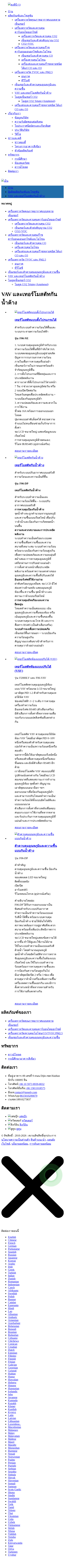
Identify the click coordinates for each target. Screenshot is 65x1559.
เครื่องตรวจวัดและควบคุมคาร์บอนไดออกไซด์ (34, 219)
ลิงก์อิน (24, 1124)
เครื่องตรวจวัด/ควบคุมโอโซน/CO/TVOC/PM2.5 (35, 1033)
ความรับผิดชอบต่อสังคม (29, 121)
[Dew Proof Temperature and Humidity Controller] (36, 838)
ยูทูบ (18, 1128)
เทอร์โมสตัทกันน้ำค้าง (29, 465)
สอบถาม (20, 450)
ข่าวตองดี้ (20, 142)
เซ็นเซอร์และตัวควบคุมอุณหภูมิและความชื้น (34, 272)
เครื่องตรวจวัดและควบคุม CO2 (39, 36)
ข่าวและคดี (14, 138)
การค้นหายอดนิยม (40, 1143)
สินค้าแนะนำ (38, 1139)
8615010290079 (28, 1095)
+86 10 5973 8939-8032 (31, 1084)
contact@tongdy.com (26, 1092)
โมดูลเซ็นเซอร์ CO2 (26, 97)
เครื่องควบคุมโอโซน (33, 59)
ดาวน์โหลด (21, 167)
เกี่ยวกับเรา (14, 113)
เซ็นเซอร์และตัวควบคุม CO (37, 55)
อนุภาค (25, 76)
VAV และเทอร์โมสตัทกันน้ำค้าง (33, 92)
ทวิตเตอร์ (27, 1120)
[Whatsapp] (51, 1175)
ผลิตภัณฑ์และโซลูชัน (20, 15)
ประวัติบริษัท (22, 130)
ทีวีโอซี (25, 80)
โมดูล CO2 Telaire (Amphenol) (38, 101)
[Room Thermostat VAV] (36, 659)
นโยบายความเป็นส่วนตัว (15, 1139)
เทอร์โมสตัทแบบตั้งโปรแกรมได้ (35, 320)
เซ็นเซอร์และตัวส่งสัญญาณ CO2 (40, 40)
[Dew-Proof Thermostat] (29, 457)
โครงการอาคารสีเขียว (28, 146)
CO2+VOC (27, 43)
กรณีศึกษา (21, 158)
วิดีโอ (18, 134)
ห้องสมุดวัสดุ (22, 163)
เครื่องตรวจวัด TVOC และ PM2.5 (34, 72)
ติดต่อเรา (13, 171)
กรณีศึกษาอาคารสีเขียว (22, 1058)
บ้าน (10, 11)
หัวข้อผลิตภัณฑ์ (24, 150)
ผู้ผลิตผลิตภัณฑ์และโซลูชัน (23, 191)
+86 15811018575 (35, 1088)
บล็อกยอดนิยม (20, 1143)
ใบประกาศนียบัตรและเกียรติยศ (32, 125)
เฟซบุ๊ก (23, 1116)
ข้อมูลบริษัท (21, 117)
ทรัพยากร (13, 154)
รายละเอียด (31, 450)
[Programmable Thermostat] (34, 312)
